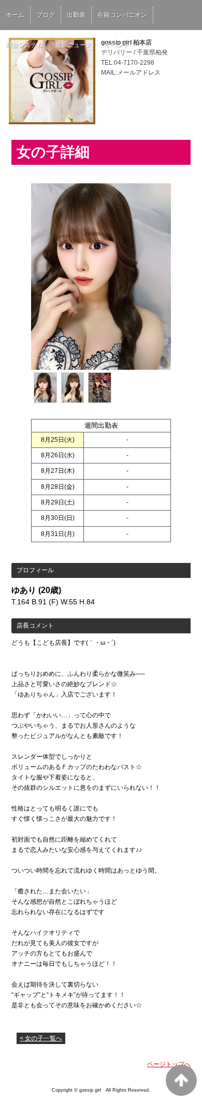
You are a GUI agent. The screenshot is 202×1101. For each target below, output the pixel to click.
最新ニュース (73, 45)
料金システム (24, 45)
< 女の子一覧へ (41, 1038)
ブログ (45, 15)
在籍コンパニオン (122, 15)
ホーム (15, 15)
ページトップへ (169, 1064)
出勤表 (76, 15)
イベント (116, 45)
